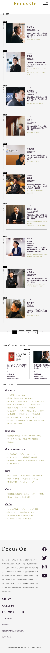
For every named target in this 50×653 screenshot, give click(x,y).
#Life (7, 470)
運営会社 (5, 625)
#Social (8, 489)
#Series (8, 504)
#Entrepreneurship (15, 449)
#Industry (10, 390)
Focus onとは (7, 618)
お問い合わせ (7, 637)
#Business (10, 430)
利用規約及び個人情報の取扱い (13, 631)
